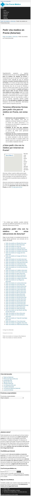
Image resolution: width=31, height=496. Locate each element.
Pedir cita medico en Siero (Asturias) (15, 313)
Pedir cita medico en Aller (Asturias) (15, 245)
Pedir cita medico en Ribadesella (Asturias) (17, 305)
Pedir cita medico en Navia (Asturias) (15, 296)
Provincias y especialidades (8, 396)
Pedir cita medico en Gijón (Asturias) (15, 273)
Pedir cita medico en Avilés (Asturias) (15, 248)
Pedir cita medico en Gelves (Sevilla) (12, 337)
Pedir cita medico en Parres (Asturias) (16, 300)
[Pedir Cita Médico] (11, 6)
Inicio (4, 10)
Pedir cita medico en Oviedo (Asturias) (16, 299)
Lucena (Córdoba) (8, 390)
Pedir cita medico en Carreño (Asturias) (16, 259)
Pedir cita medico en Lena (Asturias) (15, 284)
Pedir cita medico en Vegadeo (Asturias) (16, 323)
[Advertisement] (15, 55)
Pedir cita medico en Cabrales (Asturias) (16, 249)
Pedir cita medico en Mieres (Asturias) (16, 291)
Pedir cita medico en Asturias (13, 246)
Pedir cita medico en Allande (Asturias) (16, 243)
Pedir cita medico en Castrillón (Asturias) (16, 261)
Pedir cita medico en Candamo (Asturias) (16, 251)
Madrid (5, 15)
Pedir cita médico (5, 21)
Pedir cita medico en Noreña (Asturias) (16, 297)
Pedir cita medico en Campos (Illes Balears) (14, 336)
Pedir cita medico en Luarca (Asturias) (16, 289)
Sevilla (5, 17)
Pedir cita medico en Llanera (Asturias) (16, 286)
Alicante (5, 18)
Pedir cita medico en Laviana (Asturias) (16, 283)
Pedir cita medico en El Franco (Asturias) (16, 272)
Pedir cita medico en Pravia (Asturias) (16, 303)
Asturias (13, 21)
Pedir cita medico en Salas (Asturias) (15, 308)
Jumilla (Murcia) (7, 380)
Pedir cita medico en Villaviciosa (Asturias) (17, 324)
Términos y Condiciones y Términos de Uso (15, 492)
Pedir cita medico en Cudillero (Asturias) (16, 270)
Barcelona (6, 12)
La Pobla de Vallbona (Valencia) (11, 388)
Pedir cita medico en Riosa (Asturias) (15, 307)
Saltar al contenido (6, 1)
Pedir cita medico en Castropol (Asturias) (16, 262)
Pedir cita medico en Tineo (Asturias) (15, 321)
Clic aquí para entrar (16, 187)
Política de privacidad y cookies (11, 490)
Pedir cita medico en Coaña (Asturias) (16, 264)
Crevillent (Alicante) (8, 387)
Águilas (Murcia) (7, 382)
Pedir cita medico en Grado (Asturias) (15, 276)
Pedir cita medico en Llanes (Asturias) (16, 288)
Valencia (5, 14)
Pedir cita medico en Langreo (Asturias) (16, 278)
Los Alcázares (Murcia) (9, 385)
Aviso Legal (6, 488)
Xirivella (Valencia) (8, 383)
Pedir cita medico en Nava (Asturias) (15, 294)
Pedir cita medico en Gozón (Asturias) (16, 275)
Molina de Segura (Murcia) (10, 379)
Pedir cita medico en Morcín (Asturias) (16, 292)
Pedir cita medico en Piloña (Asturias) (16, 302)
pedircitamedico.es (7, 494)
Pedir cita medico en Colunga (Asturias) (16, 265)
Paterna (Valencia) (8, 377)
